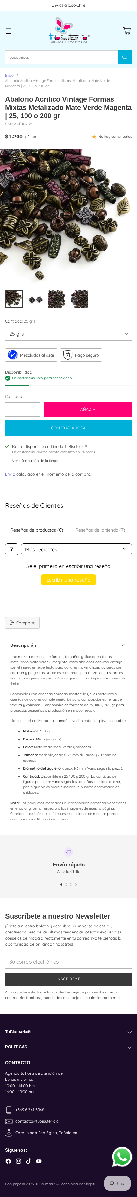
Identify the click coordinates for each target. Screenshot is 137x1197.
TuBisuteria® (45, 1184)
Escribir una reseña (68, 580)
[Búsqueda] (125, 57)
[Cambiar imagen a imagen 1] (14, 299)
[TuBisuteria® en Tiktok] (28, 1162)
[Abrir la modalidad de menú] (8, 30)
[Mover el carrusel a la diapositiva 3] (71, 884)
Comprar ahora (68, 427)
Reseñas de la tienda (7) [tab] (100, 530)
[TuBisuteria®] (68, 30)
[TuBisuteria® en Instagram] (18, 1162)
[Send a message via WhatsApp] (122, 1156)
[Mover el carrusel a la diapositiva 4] (76, 884)
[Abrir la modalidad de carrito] (126, 30)
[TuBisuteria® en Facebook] (8, 1162)
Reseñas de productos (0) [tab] (37, 530)
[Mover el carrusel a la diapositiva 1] (61, 884)
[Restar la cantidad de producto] (11, 409)
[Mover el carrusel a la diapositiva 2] (66, 884)
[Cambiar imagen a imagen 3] (57, 299)
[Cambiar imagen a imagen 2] (36, 299)
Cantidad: (20, 321)
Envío (10, 474)
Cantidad (13, 396)
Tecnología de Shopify (78, 1184)
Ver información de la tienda (36, 460)
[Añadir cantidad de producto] (34, 409)
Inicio (9, 75)
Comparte (25, 622)
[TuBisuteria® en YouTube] (39, 1162)
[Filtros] (11, 549)
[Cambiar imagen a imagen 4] (79, 299)
